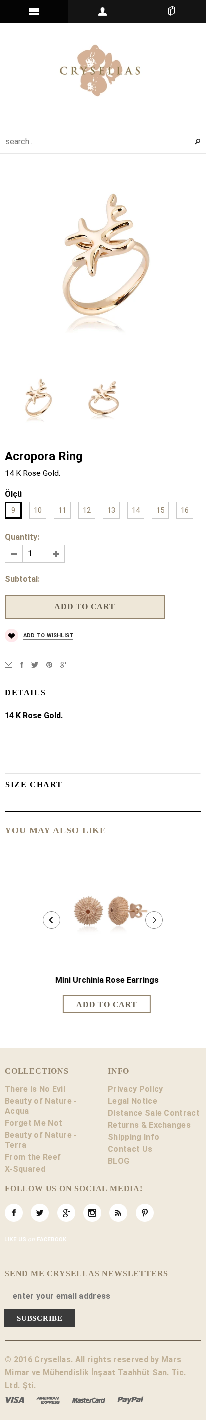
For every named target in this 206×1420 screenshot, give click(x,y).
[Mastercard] (89, 1399)
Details (25, 692)
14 (136, 510)
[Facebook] (22, 664)
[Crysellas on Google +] (67, 1213)
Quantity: (22, 537)
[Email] (8, 664)
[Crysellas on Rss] (119, 1213)
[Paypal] (131, 1399)
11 (62, 510)
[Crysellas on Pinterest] (145, 1213)
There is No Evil (35, 1089)
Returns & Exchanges (149, 1125)
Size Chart (34, 784)
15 (160, 510)
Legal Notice (133, 1101)
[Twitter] (35, 664)
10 (38, 510)
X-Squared (25, 1169)
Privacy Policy (135, 1089)
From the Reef (33, 1157)
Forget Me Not (33, 1123)
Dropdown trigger (102, 11)
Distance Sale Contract (154, 1113)
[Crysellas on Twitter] (40, 1213)
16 (185, 510)
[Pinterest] (49, 664)
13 (112, 510)
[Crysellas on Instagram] (93, 1213)
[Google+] (63, 664)
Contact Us (130, 1149)
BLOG (119, 1161)
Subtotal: (22, 579)
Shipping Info (134, 1137)
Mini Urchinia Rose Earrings (103, 980)
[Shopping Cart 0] (172, 11)
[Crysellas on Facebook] (14, 1213)
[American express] (48, 1399)
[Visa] (14, 1399)
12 (87, 510)
